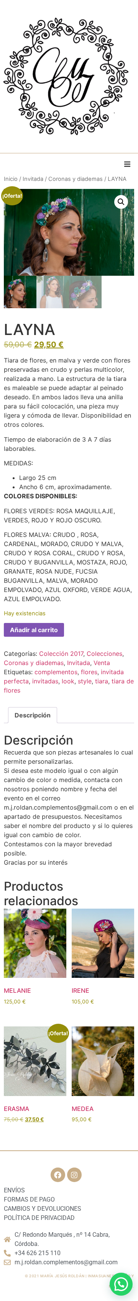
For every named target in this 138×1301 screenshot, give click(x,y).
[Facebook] (58, 1175)
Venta (102, 663)
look (68, 681)
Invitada (33, 179)
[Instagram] (74, 1175)
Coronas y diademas (75, 179)
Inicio (11, 179)
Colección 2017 (61, 653)
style (85, 681)
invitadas (45, 681)
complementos (55, 672)
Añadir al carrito (34, 630)
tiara (101, 681)
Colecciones (104, 653)
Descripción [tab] (33, 715)
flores (89, 672)
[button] (127, 164)
